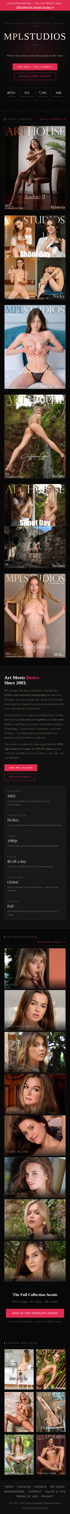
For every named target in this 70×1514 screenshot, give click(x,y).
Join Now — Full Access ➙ (35, 67)
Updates (24, 1486)
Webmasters (14, 1491)
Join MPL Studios (20, 767)
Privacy (47, 1496)
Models (40, 1486)
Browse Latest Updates (35, 76)
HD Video (57, 1486)
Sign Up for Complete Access (35, 1313)
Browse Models (19, 777)
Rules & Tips (56, 1491)
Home (9, 1486)
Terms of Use (27, 1496)
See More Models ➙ (52, 942)
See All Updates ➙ (52, 119)
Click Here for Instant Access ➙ (35, 7)
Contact (35, 1491)
